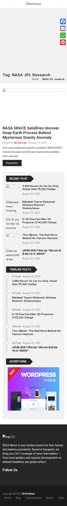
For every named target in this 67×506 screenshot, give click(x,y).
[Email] (62, 28)
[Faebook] (4, 478)
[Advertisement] (33, 37)
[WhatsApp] (62, 35)
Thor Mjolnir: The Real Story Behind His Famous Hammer (40, 236)
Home (35, 79)
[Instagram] (13, 478)
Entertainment (33, 497)
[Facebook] (62, 21)
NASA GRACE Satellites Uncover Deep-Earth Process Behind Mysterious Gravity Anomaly (31, 133)
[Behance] (8, 478)
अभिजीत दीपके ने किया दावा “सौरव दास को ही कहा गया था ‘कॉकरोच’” (41, 252)
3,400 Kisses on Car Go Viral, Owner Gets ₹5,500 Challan (40, 187)
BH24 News (28, 493)
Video (61, 497)
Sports (49, 497)
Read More (12, 163)
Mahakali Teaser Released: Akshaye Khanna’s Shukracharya (38, 205)
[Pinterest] (62, 42)
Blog (18, 497)
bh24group (20, 142)
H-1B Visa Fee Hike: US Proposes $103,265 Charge (39, 221)
